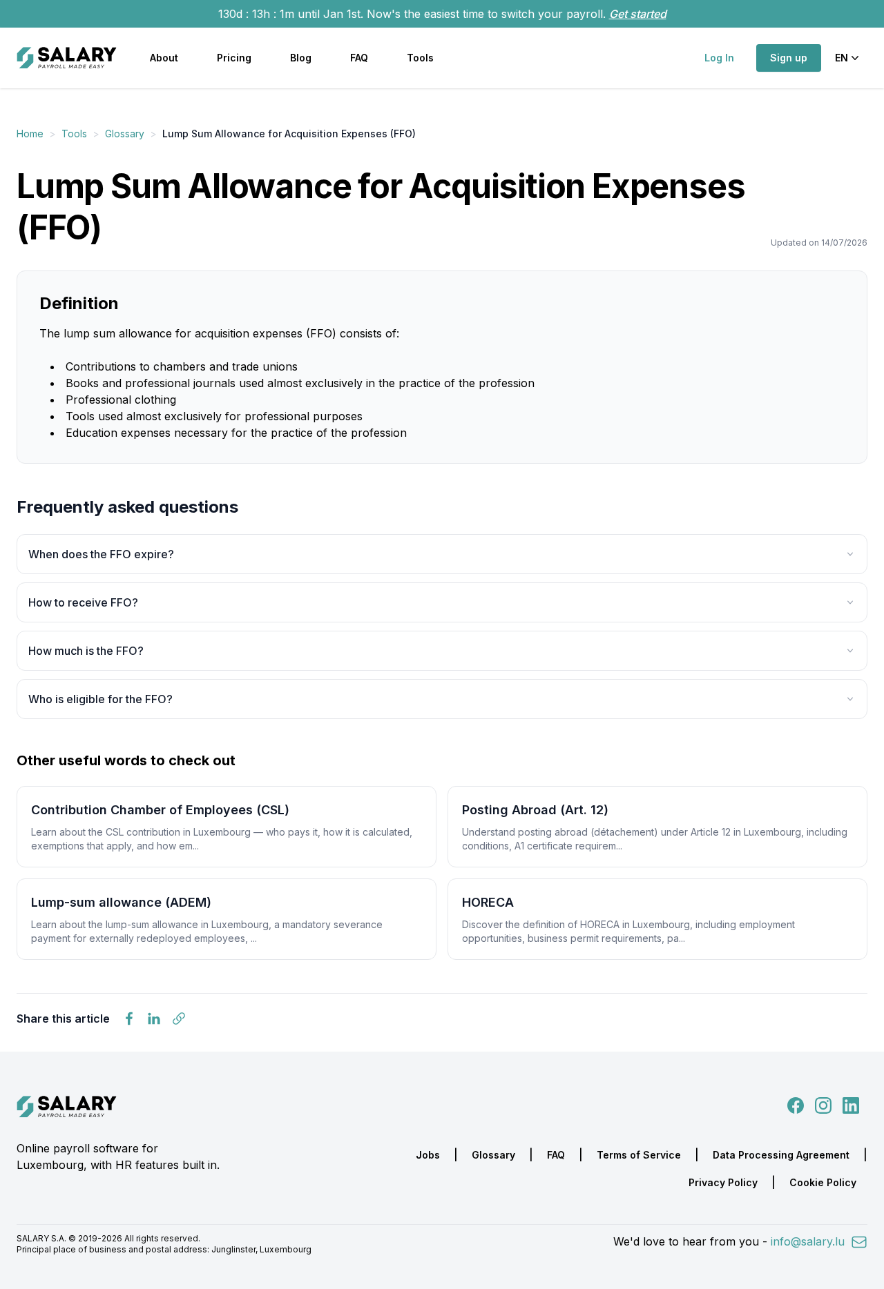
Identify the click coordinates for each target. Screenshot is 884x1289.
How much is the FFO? (86, 651)
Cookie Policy (822, 1182)
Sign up (788, 57)
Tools (420, 57)
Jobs (428, 1155)
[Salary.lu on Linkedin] (850, 1104)
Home (30, 133)
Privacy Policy (723, 1182)
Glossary (124, 133)
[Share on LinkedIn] (154, 1018)
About (164, 57)
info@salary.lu (809, 1241)
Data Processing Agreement (781, 1155)
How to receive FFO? (83, 602)
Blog (300, 57)
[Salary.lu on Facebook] (797, 1104)
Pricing (234, 57)
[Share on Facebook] (129, 1018)
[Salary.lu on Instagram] (820, 1104)
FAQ (359, 57)
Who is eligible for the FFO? (100, 699)
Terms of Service (639, 1155)
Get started (637, 14)
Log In (719, 57)
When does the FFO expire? (101, 554)
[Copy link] (179, 1018)
